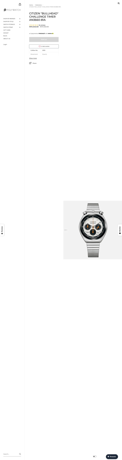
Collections (38, 5)
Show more (33, 58)
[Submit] (20, 454)
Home (31, 5)
